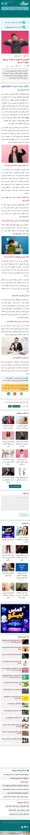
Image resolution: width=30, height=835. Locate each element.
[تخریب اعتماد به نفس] (15, 346)
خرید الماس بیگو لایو (8, 540)
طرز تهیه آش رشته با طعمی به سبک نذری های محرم (16, 774)
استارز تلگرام (12, 810)
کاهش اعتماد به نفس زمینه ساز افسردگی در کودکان (8, 479)
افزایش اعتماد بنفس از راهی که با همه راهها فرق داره (22, 443)
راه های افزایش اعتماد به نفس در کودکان (22, 478)
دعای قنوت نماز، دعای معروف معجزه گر (19, 778)
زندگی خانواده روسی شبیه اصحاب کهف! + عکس (22, 557)
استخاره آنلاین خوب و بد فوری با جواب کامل (14, 385)
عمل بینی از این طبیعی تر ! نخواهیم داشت (15, 378)
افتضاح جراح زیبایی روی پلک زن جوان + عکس (14, 380)
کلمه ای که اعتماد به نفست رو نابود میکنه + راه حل (16, 61)
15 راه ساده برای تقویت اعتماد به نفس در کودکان (22, 461)
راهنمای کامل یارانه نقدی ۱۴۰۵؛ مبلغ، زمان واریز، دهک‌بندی (13, 388)
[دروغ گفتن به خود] (15, 245)
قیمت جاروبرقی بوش (22, 810)
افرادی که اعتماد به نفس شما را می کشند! (22, 427)
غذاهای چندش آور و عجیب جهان (8, 574)
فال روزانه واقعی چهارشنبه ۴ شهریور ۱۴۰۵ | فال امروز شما (21, 575)
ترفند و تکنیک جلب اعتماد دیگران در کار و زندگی (8, 461)
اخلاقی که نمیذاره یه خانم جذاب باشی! (8, 427)
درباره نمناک (16, 822)
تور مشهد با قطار (23, 814)
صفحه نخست (25, 822)
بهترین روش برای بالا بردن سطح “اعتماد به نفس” (8, 443)
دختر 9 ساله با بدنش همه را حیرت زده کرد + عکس (8, 557)
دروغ (10, 406)
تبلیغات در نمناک (7, 822)
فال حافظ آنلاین (24, 806)
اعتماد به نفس (6, 86)
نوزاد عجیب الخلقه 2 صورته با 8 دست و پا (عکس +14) (22, 595)
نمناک (27, 118)
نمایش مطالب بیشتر (15, 486)
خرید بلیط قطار (14, 814)
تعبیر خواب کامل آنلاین (11, 806)
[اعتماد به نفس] (15, 154)
